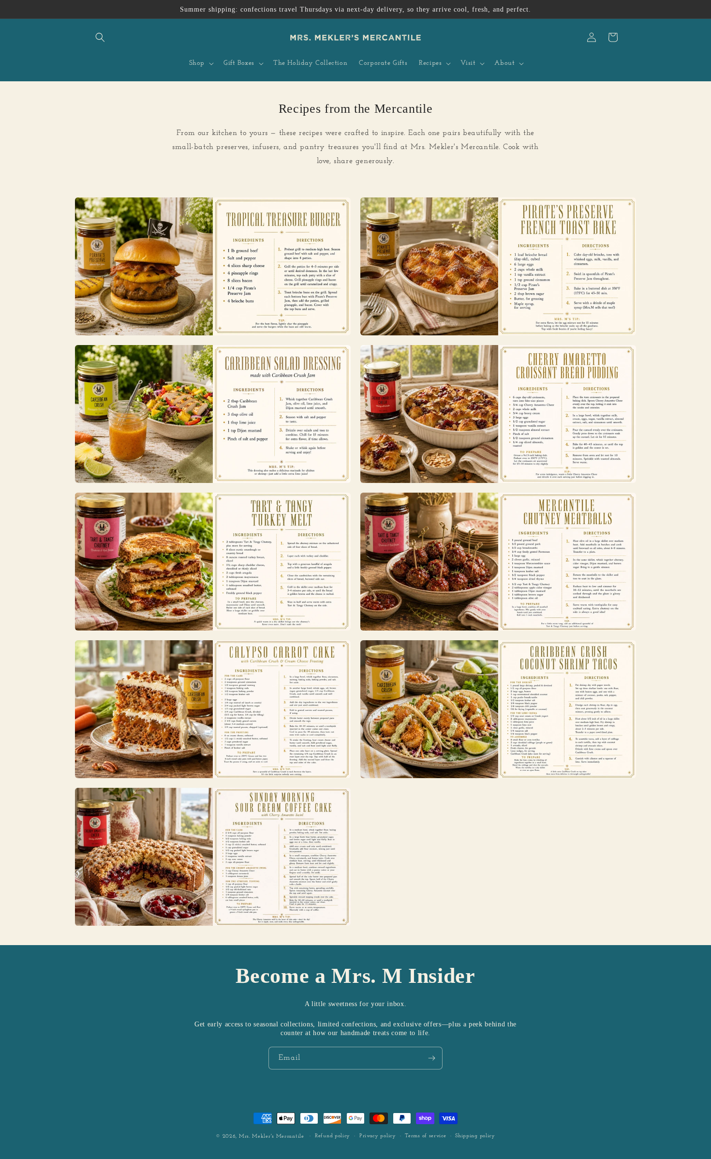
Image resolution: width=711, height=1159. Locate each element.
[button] (100, 37)
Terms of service (425, 1136)
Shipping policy (475, 1136)
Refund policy (332, 1136)
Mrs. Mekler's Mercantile (272, 1136)
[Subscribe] (431, 1058)
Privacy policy (377, 1136)
